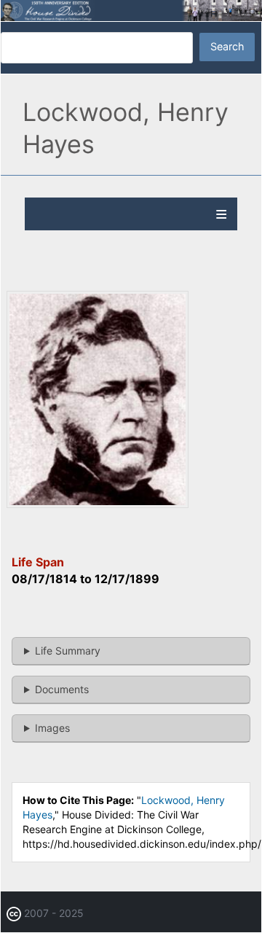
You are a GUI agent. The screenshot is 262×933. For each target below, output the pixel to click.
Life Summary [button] (67, 650)
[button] (97, 504)
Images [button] (52, 728)
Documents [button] (62, 689)
